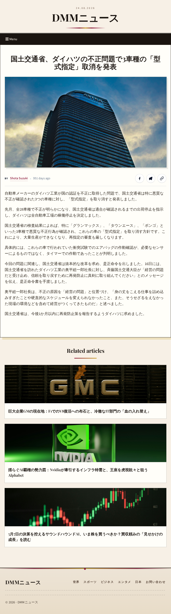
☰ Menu (11, 39)
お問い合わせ (156, 582)
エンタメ (124, 582)
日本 (138, 582)
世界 (76, 582)
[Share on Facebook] (139, 178)
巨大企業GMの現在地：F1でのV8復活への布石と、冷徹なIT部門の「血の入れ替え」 (79, 411)
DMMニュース (85, 17)
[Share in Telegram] (150, 178)
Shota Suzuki (19, 178)
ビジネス (107, 582)
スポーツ (90, 582)
